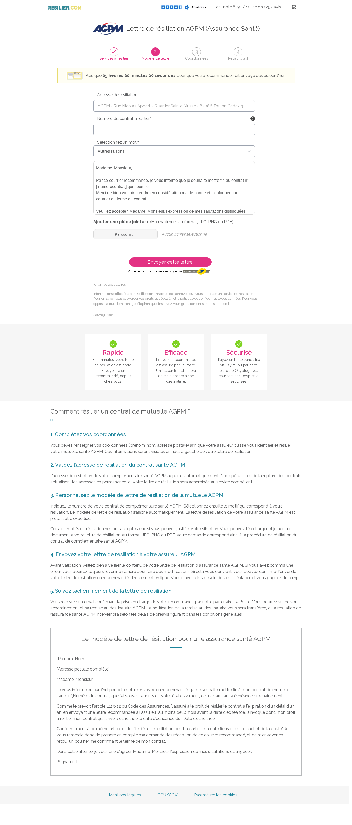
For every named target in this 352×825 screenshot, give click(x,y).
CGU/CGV (167, 795)
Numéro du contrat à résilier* (124, 118)
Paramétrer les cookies (215, 795)
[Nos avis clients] (185, 7)
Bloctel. (224, 304)
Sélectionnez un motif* (118, 142)
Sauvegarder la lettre (109, 315)
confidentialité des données (220, 298)
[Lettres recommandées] (294, 7)
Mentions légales (125, 795)
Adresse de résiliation (117, 94)
